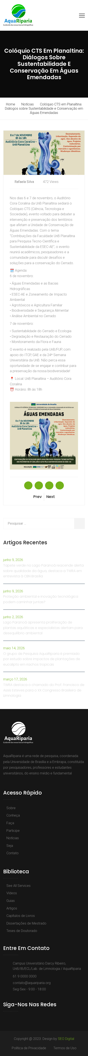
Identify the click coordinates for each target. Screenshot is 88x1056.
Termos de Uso (64, 1048)
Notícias (12, 838)
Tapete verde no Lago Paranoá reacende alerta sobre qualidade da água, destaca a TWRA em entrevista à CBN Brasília (43, 571)
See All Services (18, 886)
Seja (9, 846)
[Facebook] (5, 1019)
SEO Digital (66, 1039)
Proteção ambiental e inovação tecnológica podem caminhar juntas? (40, 599)
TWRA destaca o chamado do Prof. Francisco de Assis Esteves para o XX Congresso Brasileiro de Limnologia (43, 690)
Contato (12, 853)
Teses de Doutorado (21, 931)
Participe (13, 831)
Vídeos (11, 893)
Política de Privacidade (29, 1048)
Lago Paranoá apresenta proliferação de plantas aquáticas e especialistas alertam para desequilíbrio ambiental (43, 628)
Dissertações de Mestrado (26, 923)
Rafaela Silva (24, 182)
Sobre (11, 808)
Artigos (11, 908)
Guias (10, 901)
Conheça (13, 815)
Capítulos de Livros (20, 916)
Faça (10, 823)
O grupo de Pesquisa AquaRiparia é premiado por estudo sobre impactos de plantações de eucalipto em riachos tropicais (41, 659)
